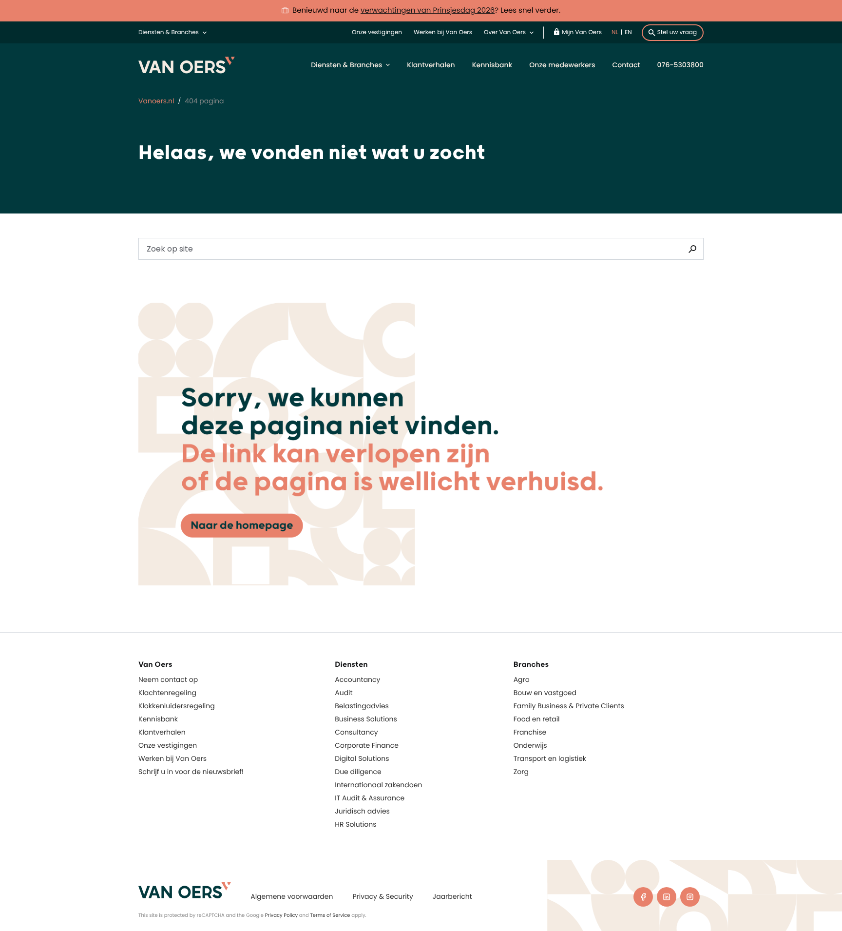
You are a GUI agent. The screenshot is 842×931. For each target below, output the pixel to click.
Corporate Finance (367, 745)
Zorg (521, 771)
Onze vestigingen (377, 32)
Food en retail (537, 719)
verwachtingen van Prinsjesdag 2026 (428, 10)
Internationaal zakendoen (378, 785)
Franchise (530, 732)
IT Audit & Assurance (369, 798)
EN (628, 32)
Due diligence (358, 771)
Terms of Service (330, 915)
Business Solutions (366, 719)
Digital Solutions (362, 758)
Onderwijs (530, 745)
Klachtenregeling (167, 693)
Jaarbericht (452, 896)
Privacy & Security (382, 896)
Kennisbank (492, 65)
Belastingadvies (362, 706)
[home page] (184, 890)
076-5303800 (680, 65)
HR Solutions (355, 824)
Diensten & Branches (168, 32)
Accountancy (357, 679)
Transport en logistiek (550, 758)
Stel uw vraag (677, 32)
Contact (626, 65)
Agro (522, 679)
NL (615, 32)
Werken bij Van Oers (443, 32)
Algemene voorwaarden (291, 896)
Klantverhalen (431, 65)
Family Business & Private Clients (569, 706)
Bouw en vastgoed (545, 693)
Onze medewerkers (562, 65)
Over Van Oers (505, 32)
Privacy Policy (281, 915)
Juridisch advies (362, 811)
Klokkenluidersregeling (176, 706)
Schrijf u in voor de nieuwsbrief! (191, 771)
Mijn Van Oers (582, 32)
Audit (343, 693)
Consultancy (356, 732)
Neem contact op (168, 679)
